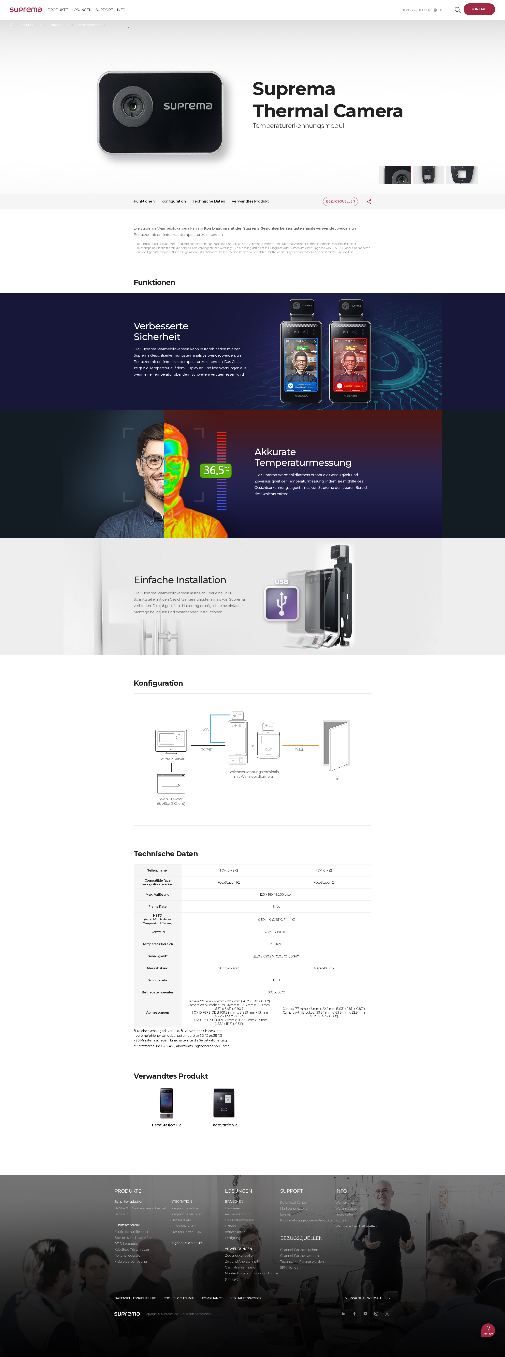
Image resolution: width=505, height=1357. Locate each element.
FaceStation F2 (166, 1125)
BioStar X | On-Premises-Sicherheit (140, 1208)
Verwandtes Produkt (250, 201)
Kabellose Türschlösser (131, 1249)
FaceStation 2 (223, 1125)
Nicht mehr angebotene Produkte (306, 1220)
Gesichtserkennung (240, 1267)
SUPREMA (26, 11)
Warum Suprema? (349, 1208)
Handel (230, 1226)
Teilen (366, 201)
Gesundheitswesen (239, 1220)
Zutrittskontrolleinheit (131, 1232)
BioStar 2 (121, 1214)
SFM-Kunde (289, 1267)
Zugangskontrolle (239, 1255)
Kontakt (479, 9)
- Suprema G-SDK (183, 1226)
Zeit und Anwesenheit (241, 1261)
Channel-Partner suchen (299, 1250)
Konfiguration (173, 201)
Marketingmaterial (294, 1208)
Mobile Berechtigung (130, 1261)
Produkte (27, 25)
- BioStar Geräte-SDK (185, 1232)
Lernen (285, 1214)
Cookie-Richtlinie (179, 1298)
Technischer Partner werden (302, 1262)
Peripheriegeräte (87, 25)
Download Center (293, 1202)
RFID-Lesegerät (126, 1244)
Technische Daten (209, 201)
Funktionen (144, 201)
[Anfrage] (488, 1330)
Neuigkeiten (344, 1214)
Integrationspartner (184, 1208)
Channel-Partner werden (299, 1256)
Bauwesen (233, 1208)
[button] (395, 175)
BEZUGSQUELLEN (416, 10)
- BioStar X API (180, 1220)
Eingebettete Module (186, 1243)
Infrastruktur (235, 1232)
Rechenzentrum (238, 1214)
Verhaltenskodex (246, 1298)
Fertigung (232, 1238)
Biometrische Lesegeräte (133, 1238)
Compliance (212, 1298)
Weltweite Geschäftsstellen (356, 1226)
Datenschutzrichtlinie (135, 1298)
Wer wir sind (344, 1202)
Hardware (54, 25)
